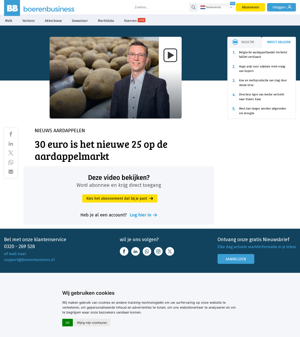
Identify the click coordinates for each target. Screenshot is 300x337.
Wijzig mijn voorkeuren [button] (92, 322)
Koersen (134, 21)
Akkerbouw (53, 21)
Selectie (247, 42)
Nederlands (213, 7)
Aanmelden (236, 259)
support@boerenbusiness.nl (29, 259)
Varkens (28, 21)
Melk (8, 21)
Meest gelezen (278, 42)
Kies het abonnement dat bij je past (116, 198)
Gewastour (80, 21)
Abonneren (250, 7)
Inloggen (279, 7)
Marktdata (106, 21)
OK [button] (68, 322)
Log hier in (140, 215)
